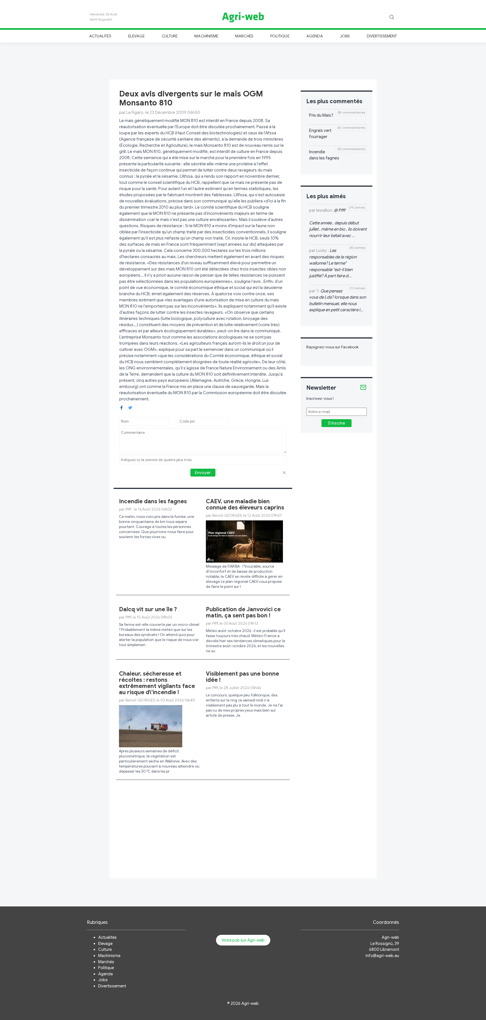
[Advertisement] (243, 60)
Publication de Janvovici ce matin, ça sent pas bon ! (243, 612)
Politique (279, 36)
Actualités (100, 36)
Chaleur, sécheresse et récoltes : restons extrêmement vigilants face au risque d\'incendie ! (157, 683)
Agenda (314, 36)
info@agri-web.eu (382, 955)
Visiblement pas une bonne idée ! (242, 676)
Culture (169, 36)
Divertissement (382, 36)
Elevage (136, 36)
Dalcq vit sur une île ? (148, 609)
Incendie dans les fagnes (153, 501)
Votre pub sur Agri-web (243, 940)
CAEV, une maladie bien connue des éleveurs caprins (245, 504)
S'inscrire (336, 423)
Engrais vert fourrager (320, 133)
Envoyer (203, 472)
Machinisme (206, 36)
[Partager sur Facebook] (121, 407)
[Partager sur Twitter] (130, 407)
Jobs (345, 36)
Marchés (244, 36)
